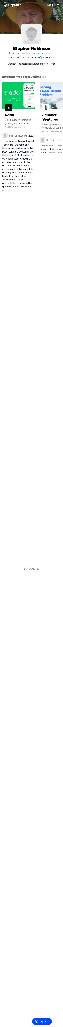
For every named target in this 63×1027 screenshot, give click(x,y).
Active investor (50, 58)
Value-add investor (31, 58)
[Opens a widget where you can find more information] (42, 1021)
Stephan (13, 135)
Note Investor (12, 58)
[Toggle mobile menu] (58, 4)
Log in (50, 4)
